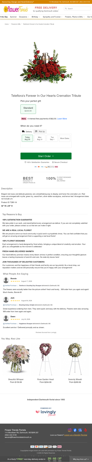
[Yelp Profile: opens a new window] (85, 430)
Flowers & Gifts (15, 24)
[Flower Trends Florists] (16, 9)
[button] (85, 452)
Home (7, 24)
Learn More (62, 118)
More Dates (64, 138)
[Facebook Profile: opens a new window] (75, 430)
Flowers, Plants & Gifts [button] (74, 17)
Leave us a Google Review (75, 435)
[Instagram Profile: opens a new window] (69, 430)
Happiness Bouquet (25, 323)
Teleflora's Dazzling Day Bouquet (30, 285)
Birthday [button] (35, 17)
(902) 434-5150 (11, 435)
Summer (13, 17)
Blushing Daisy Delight (26, 305)
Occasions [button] (23, 17)
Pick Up (42, 131)
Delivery (29, 131)
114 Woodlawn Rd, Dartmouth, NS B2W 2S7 (21, 432)
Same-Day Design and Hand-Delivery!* (18, 1)
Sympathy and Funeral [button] (52, 17)
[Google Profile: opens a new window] (80, 430)
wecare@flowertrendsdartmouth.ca (18, 437)
